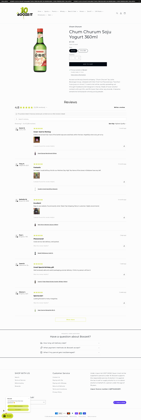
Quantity (71, 54)
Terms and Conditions (60, 389)
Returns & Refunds (59, 386)
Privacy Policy (57, 392)
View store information (78, 75)
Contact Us (56, 377)
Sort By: (112, 123)
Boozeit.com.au (53, 416)
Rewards (17, 386)
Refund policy (19, 383)
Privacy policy (82, 416)
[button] (40, 11)
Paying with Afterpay (60, 383)
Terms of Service (20, 380)
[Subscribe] (44, 402)
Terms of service (92, 416)
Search (17, 377)
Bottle (73, 50)
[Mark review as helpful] (124, 146)
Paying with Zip (58, 380)
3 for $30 (83, 50)
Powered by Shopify (62, 416)
